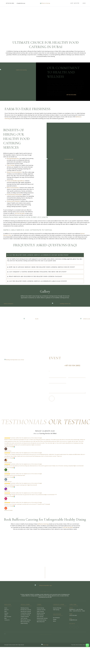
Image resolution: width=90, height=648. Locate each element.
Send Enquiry (57, 398)
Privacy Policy (73, 644)
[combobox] (76, 381)
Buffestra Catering (43, 524)
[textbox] (75, 381)
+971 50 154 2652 (10, 3)
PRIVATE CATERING (25, 604)
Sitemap (84, 644)
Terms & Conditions (79, 644)
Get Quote (74, 3)
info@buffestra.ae (21, 3)
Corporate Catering (58, 604)
